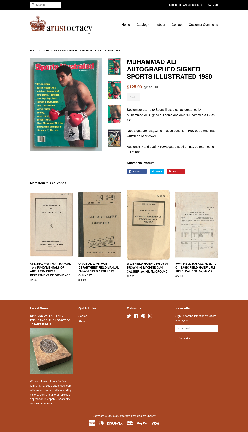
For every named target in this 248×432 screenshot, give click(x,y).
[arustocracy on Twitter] (129, 317)
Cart (215, 5)
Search (82, 316)
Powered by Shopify (143, 416)
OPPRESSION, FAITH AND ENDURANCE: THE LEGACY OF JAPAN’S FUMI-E (50, 320)
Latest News (39, 308)
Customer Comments (203, 24)
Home (126, 24)
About (161, 24)
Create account (192, 5)
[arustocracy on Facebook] (136, 317)
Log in (173, 5)
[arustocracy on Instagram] (150, 317)
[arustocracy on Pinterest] (143, 317)
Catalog (142, 24)
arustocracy (122, 416)
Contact (177, 24)
